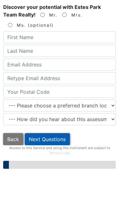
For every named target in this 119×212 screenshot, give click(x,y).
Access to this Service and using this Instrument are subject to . (59, 150)
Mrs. (76, 14)
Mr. (52, 14)
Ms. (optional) (34, 25)
